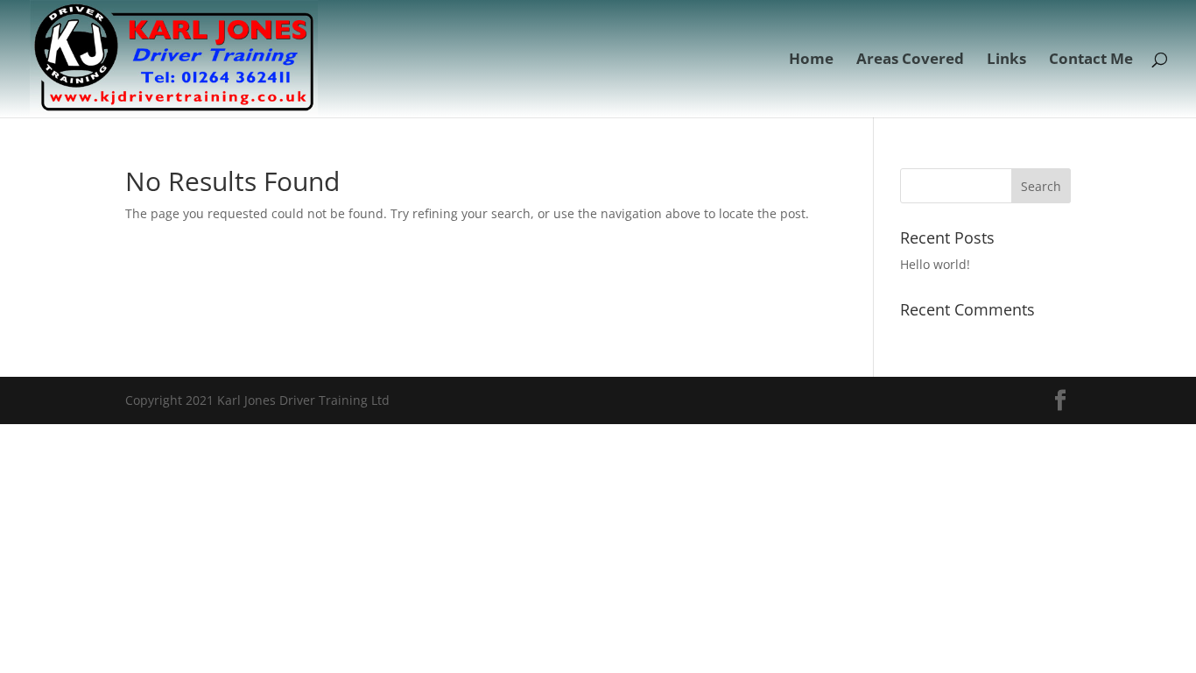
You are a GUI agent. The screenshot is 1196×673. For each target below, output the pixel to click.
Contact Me (1091, 60)
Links (1006, 60)
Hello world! (935, 264)
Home (811, 60)
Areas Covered (910, 60)
